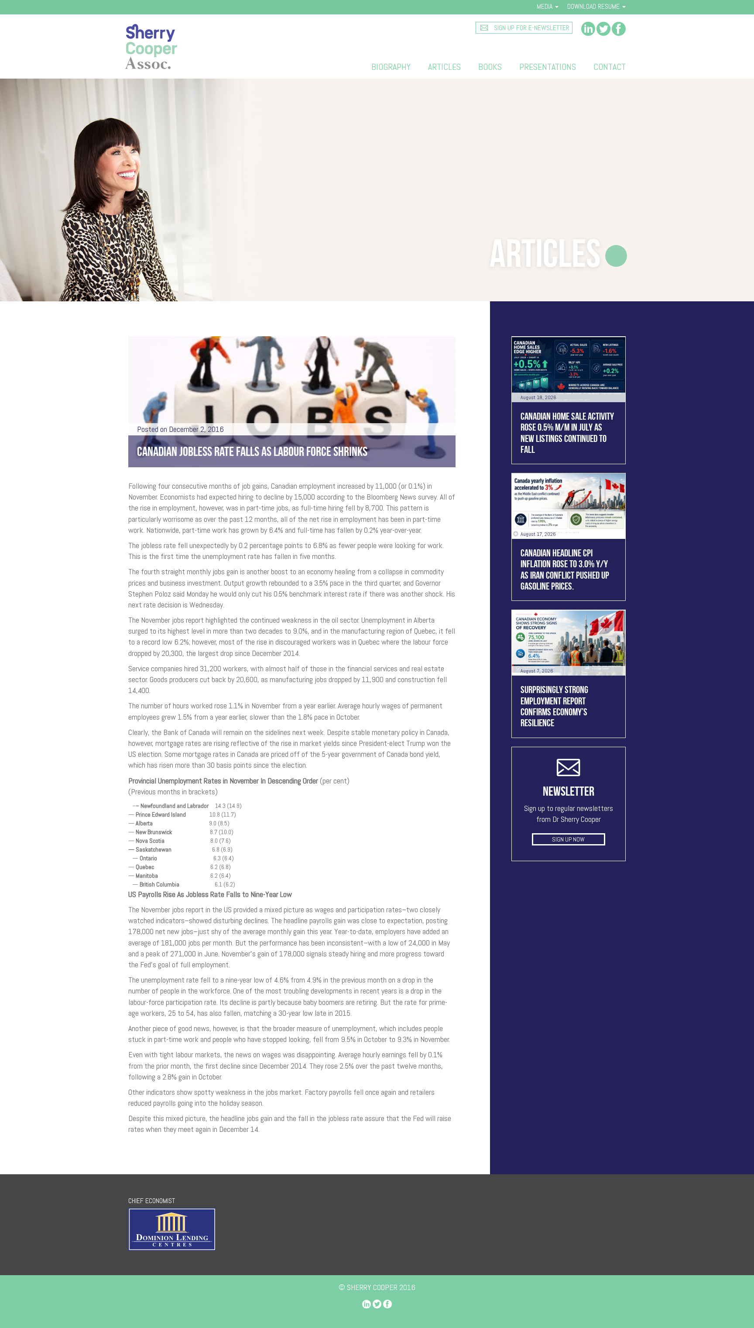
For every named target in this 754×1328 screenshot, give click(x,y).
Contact (609, 66)
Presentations (547, 66)
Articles (444, 66)
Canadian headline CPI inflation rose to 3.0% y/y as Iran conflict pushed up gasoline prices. (565, 569)
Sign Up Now (568, 839)
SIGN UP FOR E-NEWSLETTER (530, 27)
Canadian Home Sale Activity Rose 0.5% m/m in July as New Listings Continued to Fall (567, 432)
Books (490, 66)
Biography (391, 66)
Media (545, 6)
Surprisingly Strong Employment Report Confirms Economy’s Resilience (554, 706)
